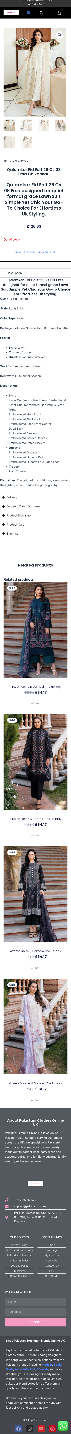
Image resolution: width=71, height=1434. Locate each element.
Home (17, 252)
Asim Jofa (22, 1369)
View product (35, 699)
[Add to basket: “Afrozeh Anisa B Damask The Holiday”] (35, 945)
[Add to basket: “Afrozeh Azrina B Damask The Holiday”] (35, 681)
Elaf (32, 1369)
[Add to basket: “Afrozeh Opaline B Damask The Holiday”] (35, 1078)
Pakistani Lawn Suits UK (39, 252)
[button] (28, 13)
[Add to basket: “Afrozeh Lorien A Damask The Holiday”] (35, 813)
